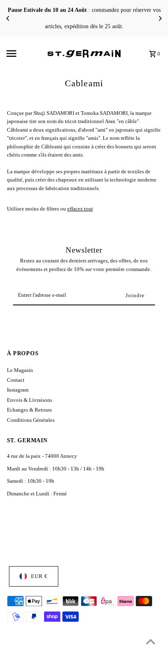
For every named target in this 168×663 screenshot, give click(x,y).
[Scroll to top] (150, 641)
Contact (15, 380)
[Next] (160, 18)
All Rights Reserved (85, 654)
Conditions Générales (31, 420)
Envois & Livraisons (29, 400)
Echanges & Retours (29, 410)
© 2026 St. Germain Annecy (35, 654)
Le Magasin (20, 370)
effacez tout (80, 209)
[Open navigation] (24, 53)
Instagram (18, 390)
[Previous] (8, 18)
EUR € (39, 576)
